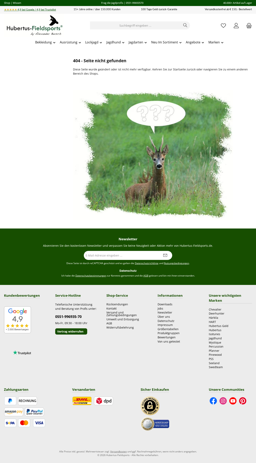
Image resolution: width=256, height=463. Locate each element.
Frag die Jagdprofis (112, 3)
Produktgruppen (169, 333)
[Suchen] (185, 25)
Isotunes (214, 334)
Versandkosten (118, 451)
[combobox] (135, 25)
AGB (145, 275)
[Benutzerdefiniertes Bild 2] (155, 423)
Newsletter (165, 312)
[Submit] (165, 255)
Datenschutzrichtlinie (146, 263)
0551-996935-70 (68, 316)
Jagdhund (215, 338)
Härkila (213, 318)
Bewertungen (167, 337)
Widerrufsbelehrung (120, 327)
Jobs (160, 308)
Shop (7, 3)
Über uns (164, 317)
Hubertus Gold (218, 326)
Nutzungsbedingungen (176, 263)
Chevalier (215, 309)
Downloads (165, 304)
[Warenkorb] (248, 25)
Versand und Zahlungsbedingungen (121, 314)
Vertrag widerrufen (70, 331)
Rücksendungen (117, 304)
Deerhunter (216, 313)
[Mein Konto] (236, 25)
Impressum (165, 325)
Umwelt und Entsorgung (122, 319)
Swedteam (216, 367)
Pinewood (215, 355)
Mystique (215, 342)
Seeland (214, 363)
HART (212, 322)
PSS (211, 359)
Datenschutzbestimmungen (90, 275)
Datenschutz (166, 321)
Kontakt (111, 308)
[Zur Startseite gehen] (34, 25)
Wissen (17, 3)
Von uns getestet (169, 341)
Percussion (216, 346)
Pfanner (214, 351)
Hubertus (215, 330)
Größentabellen (168, 329)
